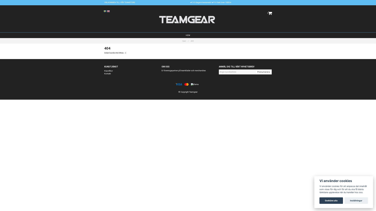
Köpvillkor (108, 71)
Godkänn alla (331, 200)
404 (192, 41)
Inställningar (356, 200)
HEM (188, 35)
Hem (185, 41)
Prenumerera (263, 72)
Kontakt (107, 74)
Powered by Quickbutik (188, 94)
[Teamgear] (188, 19)
